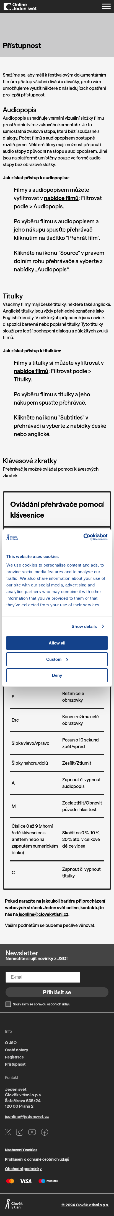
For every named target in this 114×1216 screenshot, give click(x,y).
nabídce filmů (61, 198)
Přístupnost (15, 1064)
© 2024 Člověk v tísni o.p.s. (85, 1204)
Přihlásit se (57, 992)
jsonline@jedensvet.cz (27, 1116)
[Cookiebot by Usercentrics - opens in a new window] (83, 537)
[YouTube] (32, 1133)
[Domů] (20, 6)
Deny (57, 675)
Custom (53, 659)
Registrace (14, 1057)
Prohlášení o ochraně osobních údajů (37, 1159)
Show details (84, 626)
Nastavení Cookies (21, 1149)
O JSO (11, 1042)
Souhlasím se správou (41, 1004)
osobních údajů (58, 1004)
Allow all (57, 643)
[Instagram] (19, 1133)
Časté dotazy (16, 1049)
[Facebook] (44, 1133)
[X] (8, 1133)
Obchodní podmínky (23, 1168)
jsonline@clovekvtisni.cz (43, 914)
